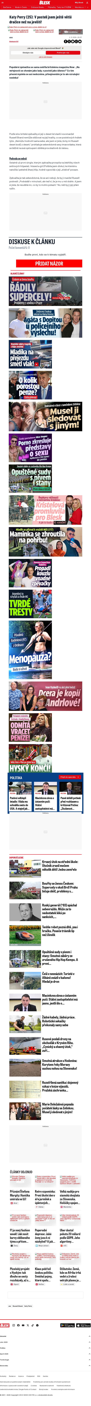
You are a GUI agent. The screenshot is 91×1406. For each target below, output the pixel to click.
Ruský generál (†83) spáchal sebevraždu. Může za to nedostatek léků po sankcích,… (59, 911)
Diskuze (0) (13, 41)
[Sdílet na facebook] (65, 41)
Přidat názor (49, 263)
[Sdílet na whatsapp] (76, 41)
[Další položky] (88, 7)
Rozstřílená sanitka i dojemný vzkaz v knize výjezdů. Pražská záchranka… (60, 1086)
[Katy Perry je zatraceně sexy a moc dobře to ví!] (20, 31)
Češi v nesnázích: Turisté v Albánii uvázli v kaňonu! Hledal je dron (58, 977)
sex (9, 1306)
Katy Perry (28, 1306)
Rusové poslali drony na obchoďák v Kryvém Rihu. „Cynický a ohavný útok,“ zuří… (58, 1044)
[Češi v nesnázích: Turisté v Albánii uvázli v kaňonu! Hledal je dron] (25, 981)
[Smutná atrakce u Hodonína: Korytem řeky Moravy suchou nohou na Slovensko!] (25, 1067)
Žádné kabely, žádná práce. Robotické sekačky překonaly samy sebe (58, 1021)
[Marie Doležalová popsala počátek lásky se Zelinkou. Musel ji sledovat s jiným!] (25, 1111)
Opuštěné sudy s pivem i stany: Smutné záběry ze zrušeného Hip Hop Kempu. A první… (60, 957)
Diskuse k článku (32, 241)
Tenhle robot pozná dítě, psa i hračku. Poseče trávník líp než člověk (60, 930)
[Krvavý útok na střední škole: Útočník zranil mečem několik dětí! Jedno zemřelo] (25, 869)
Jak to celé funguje (45, 57)
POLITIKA (16, 777)
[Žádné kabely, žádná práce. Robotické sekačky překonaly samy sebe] (25, 1024)
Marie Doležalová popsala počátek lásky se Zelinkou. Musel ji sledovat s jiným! (58, 1108)
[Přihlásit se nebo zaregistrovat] (87, 2)
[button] (67, 1325)
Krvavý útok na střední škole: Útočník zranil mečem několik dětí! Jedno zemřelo (60, 865)
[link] (13, 1325)
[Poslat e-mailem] (80, 41)
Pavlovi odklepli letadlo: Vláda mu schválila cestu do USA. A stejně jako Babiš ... (19, 803)
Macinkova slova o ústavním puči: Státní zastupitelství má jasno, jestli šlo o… (60, 999)
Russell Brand (18, 1306)
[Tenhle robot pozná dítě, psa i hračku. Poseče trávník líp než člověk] (25, 935)
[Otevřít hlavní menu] (2, 2)
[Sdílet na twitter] (69, 41)
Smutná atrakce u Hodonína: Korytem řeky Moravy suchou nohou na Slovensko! (59, 1064)
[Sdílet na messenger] (73, 41)
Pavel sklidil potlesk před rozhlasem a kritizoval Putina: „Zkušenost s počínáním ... (71, 803)
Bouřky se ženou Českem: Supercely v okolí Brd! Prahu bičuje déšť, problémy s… (60, 887)
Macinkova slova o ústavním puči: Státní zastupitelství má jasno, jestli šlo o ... (45, 803)
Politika (12, 793)
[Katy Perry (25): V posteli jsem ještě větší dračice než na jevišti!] (27, 27)
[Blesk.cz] (44, 2)
